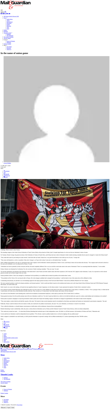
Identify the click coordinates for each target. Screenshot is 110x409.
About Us (6, 402)
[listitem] (3, 349)
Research (6, 401)
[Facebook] (1, 13)
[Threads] (4, 13)
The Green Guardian (5, 381)
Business (3, 371)
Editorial (6, 377)
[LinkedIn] (3, 13)
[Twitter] (7, 13)
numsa (5, 339)
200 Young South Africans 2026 (8, 351)
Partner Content (4, 393)
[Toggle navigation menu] (2, 10)
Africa (5, 359)
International (7, 360)
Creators (5, 350)
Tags (2, 350)
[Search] (5, 12)
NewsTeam (19, 404)
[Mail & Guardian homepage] (55, 5)
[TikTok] (6, 13)
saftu (5, 340)
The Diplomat (7, 379)
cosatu (5, 333)
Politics (2, 370)
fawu (5, 335)
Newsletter (6, 399)
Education (6, 362)
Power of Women (8, 389)
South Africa (7, 358)
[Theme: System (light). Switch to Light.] (3, 12)
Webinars (6, 390)
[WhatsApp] (8, 13)
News (3, 355)
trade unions (6, 341)
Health (5, 363)
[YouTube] (9, 13)
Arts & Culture (4, 383)
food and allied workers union (11, 337)
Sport (5, 367)
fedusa (5, 336)
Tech (5, 366)
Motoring (6, 364)
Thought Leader (7, 374)
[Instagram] (2, 13)
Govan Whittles (7, 163)
